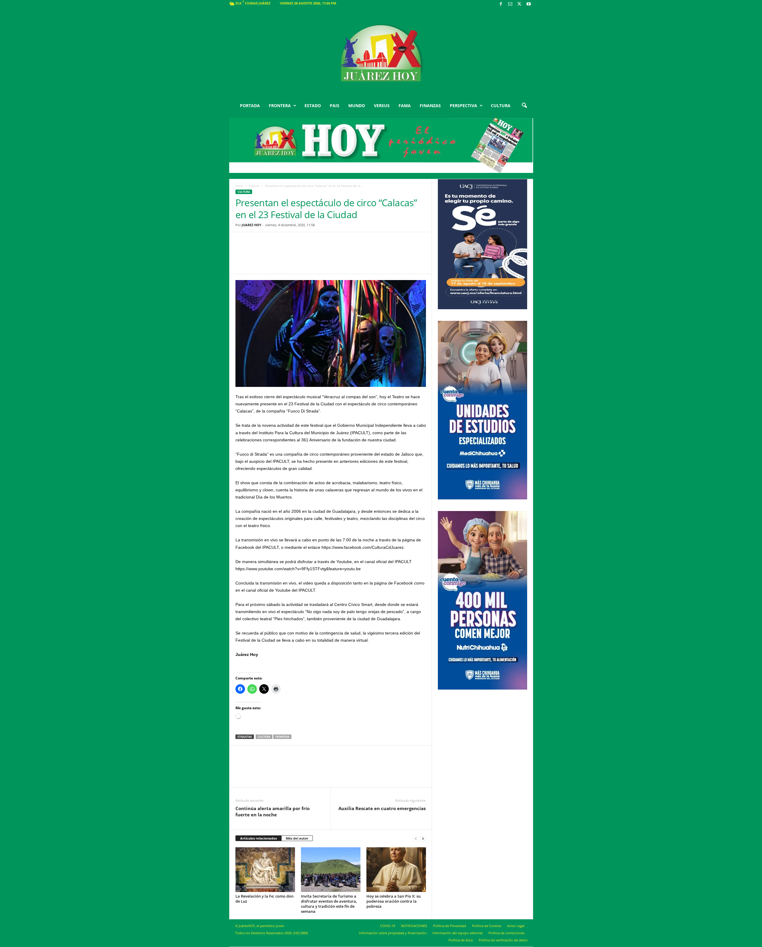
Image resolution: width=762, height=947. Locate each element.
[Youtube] (528, 4)
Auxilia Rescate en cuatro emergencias (382, 808)
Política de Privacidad (449, 925)
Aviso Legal (515, 925)
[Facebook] (501, 4)
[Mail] (510, 4)
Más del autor (297, 838)
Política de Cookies (486, 925)
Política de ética (461, 940)
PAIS (334, 105)
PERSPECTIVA (463, 105)
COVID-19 (387, 925)
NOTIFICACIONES (414, 925)
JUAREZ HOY (251, 225)
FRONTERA (280, 105)
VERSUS (382, 105)
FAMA (405, 105)
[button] (524, 105)
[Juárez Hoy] (381, 53)
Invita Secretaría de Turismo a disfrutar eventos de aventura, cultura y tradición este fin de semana (329, 903)
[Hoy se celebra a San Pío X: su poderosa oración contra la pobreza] (396, 869)
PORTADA (250, 105)
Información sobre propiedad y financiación (393, 933)
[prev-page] (416, 838)
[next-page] (423, 838)
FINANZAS (430, 105)
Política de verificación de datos (503, 940)
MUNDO (356, 105)
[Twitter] (519, 4)
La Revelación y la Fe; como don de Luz (264, 898)
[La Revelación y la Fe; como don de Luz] (265, 869)
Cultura (254, 186)
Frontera (282, 737)
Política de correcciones (506, 933)
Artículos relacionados (258, 838)
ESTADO (313, 105)
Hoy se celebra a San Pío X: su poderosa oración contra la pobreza (393, 901)
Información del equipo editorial (457, 933)
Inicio (239, 186)
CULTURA (500, 105)
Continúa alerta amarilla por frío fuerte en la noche (272, 811)
